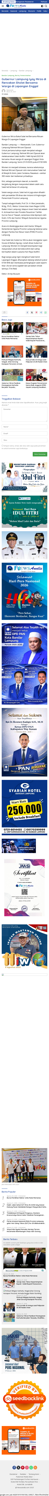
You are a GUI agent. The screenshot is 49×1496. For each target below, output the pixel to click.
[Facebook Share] (27, 312)
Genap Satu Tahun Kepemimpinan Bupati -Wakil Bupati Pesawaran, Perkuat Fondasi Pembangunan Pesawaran (36, 338)
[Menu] (3, 6)
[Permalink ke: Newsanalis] (3, 91)
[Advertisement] (24, 41)
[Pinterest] (22, 1468)
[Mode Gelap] (42, 6)
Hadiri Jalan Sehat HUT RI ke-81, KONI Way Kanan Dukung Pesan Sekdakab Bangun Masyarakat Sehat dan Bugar (27, 1206)
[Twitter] (18, 1468)
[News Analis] (15, 6)
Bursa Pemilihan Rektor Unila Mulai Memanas (10, 337)
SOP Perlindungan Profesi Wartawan (24, 1479)
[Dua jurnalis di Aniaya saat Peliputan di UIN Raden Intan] (36, 352)
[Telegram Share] (41, 312)
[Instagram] (27, 1468)
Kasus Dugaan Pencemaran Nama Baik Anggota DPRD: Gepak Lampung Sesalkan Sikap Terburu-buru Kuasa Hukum (36, 385)
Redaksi (23, 1474)
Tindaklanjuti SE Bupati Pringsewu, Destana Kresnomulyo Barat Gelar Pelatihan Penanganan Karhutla (25, 1214)
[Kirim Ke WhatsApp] (45, 312)
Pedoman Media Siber (24, 1477)
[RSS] (35, 1468)
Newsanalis (9, 90)
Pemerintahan (25, 75)
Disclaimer (14, 1474)
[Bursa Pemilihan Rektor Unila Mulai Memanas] (12, 328)
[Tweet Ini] (32, 312)
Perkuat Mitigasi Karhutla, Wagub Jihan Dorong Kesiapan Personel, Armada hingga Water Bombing (12, 362)
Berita (17, 75)
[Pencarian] (46, 6)
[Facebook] (14, 1468)
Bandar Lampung (8, 75)
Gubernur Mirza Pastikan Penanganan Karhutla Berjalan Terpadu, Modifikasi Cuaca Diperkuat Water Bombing (12, 385)
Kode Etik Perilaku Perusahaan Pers (24, 1482)
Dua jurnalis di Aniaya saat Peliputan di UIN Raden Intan (36, 361)
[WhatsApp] (31, 1468)
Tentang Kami (34, 1474)
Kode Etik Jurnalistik (24, 1484)
